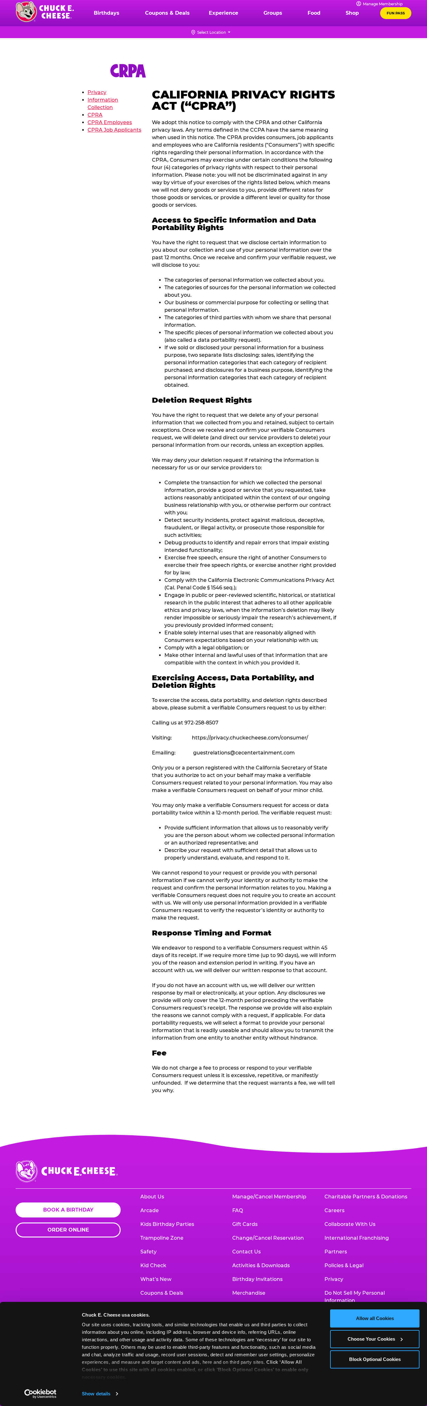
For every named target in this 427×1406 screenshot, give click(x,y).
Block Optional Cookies (375, 1359)
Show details (96, 1393)
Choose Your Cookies (371, 1339)
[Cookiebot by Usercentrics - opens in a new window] (40, 1393)
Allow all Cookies (375, 1318)
